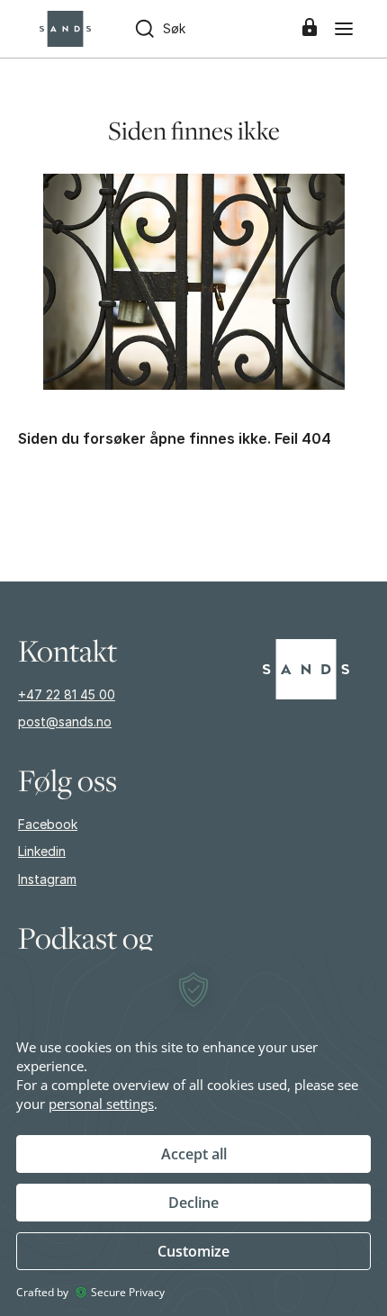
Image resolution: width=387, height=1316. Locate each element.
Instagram (47, 879)
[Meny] (344, 29)
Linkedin (42, 851)
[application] (193, 1133)
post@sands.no (65, 721)
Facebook (47, 824)
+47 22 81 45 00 (66, 694)
